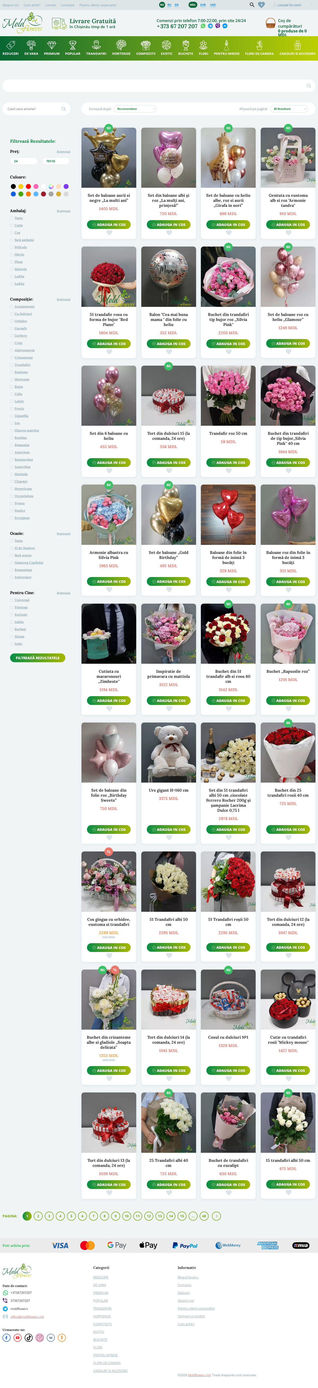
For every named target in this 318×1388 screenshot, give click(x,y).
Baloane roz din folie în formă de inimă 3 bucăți (288, 557)
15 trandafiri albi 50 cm (288, 1160)
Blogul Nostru (188, 1277)
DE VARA (99, 1285)
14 (171, 1216)
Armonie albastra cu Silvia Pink (108, 555)
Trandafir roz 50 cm (228, 433)
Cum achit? (186, 1324)
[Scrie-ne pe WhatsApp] (203, 26)
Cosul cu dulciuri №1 (228, 1037)
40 (204, 1216)
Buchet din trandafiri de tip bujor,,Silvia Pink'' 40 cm (288, 438)
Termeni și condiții (191, 1316)
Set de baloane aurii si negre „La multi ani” (109, 198)
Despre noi (11, 5)
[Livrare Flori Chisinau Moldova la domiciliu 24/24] (22, 14)
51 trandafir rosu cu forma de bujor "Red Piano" (108, 319)
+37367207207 (21, 1292)
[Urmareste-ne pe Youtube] (18, 1338)
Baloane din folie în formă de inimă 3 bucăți (228, 557)
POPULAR (100, 1300)
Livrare (51, 5)
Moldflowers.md (199, 1375)
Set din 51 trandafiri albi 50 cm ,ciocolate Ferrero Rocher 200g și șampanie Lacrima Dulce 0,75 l (228, 800)
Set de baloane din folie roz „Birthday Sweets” (109, 795)
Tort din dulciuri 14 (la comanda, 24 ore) (168, 1040)
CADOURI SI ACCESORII (110, 1370)
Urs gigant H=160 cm (169, 790)
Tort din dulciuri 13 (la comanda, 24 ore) (108, 1163)
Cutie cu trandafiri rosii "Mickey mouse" (288, 1040)
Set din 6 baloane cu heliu (109, 436)
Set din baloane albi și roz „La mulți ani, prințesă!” (168, 200)
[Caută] (309, 86)
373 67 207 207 (178, 26)
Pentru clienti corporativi (196, 1308)
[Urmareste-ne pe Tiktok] (29, 1338)
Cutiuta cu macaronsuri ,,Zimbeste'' (109, 676)
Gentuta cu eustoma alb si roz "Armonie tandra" (288, 200)
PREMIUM (100, 1292)
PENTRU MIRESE (105, 1355)
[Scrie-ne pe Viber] (217, 26)
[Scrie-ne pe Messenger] (225, 26)
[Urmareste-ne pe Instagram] (40, 1338)
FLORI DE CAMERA (107, 1363)
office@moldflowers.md (27, 1317)
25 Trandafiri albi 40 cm (168, 1163)
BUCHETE (100, 1339)
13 (160, 1216)
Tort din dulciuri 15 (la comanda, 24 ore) (168, 436)
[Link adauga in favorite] (109, 232)
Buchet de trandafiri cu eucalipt (228, 1163)
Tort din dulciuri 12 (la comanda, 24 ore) (288, 922)
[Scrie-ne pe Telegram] (210, 26)
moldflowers (19, 1309)
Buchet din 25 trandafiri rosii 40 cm (288, 793)
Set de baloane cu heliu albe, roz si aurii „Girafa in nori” (228, 200)
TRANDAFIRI (102, 1308)
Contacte (67, 5)
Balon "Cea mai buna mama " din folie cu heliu (168, 319)
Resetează (63, 151)
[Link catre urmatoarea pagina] (216, 1216)
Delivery (184, 1292)
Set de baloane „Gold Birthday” (169, 555)
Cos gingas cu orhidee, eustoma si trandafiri (108, 922)
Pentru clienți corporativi (97, 5)
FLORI (97, 1347)
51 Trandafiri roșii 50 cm (228, 922)
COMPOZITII (102, 1324)
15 (182, 1216)
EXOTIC (98, 1331)
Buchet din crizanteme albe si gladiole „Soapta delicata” (109, 1042)
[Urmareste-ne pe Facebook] (7, 1338)
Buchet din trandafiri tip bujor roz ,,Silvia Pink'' (228, 319)
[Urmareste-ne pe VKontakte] (51, 1338)
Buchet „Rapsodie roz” (288, 671)
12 (149, 1216)
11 (138, 1216)
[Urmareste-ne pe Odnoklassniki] (62, 1338)
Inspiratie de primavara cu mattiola (168, 674)
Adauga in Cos (111, 224)
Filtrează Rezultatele (38, 657)
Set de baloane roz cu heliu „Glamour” (288, 317)
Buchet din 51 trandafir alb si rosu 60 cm (228, 676)
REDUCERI (100, 1277)
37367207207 (20, 1301)
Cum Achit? (32, 5)
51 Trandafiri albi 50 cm (169, 922)
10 (127, 1216)
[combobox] (135, 109)
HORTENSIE (102, 1316)
